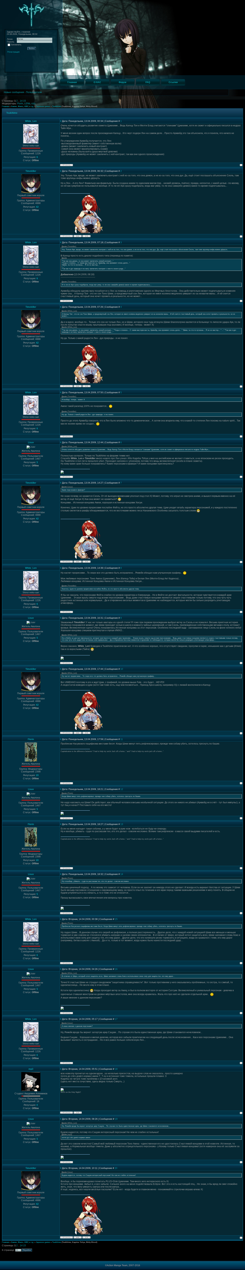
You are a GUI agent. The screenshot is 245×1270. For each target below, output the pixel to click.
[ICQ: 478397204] (78, 1113)
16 (116, 969)
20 (37, 775)
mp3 (31, 1069)
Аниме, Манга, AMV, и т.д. (22, 106)
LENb (27, 103)
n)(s (33, 103)
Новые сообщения (14, 92)
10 (121, 669)
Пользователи (34, 92)
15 (24, 101)
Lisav (31, 442)
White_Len (31, 121)
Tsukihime (56, 106)
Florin (20, 103)
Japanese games (43, 106)
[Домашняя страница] (78, 236)
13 (121, 824)
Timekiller (30, 171)
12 (121, 789)
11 (121, 739)
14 (21, 101)
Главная (5, 106)
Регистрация (13, 52)
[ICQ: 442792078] (86, 236)
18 (116, 1069)
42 (37, 207)
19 (116, 1119)
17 (116, 1019)
